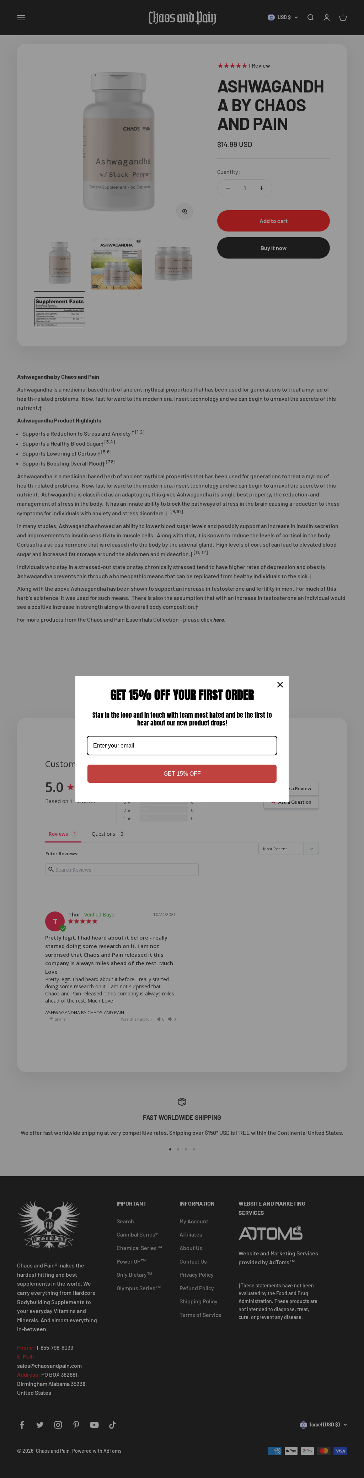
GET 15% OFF (182, 774)
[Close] (280, 684)
